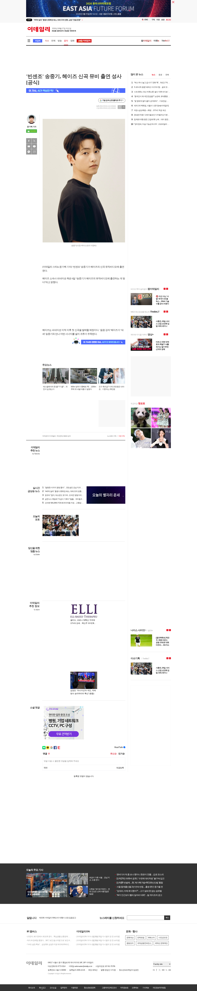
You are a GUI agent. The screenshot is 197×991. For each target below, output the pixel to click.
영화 (72, 41)
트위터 (34, 141)
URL (34, 152)
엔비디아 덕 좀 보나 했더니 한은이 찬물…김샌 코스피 (139, 874)
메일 (28, 146)
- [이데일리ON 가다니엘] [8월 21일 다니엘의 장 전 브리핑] (98, 944)
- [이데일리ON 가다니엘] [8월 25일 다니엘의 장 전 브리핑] (98, 936)
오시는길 (53, 988)
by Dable (37, 554)
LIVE (29, 20)
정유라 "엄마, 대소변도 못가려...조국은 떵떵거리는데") (64, 495)
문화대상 (130, 937)
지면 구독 (121, 436)
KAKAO (28, 152)
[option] (77, 19)
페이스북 (28, 141)
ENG (146, 20)
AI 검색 (37, 41)
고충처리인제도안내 (109, 988)
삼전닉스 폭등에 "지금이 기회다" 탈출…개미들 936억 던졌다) (67, 499)
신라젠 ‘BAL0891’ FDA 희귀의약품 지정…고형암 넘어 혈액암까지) (68, 503)
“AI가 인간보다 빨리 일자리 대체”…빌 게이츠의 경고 (138, 895)
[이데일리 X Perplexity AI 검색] (75, 90)
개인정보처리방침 (159, 988)
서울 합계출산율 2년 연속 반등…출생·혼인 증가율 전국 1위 (141, 887)
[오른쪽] (77, 516)
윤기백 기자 (31, 127)
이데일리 (51, 29)
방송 (60, 41)
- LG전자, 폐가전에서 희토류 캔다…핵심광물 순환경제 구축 (49, 936)
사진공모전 (163, 937)
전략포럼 (140, 937)
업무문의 (63, 988)
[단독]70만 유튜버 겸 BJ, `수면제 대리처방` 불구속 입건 (139, 878)
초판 (162, 20)
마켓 (156, 41)
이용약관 (74, 988)
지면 (158, 20)
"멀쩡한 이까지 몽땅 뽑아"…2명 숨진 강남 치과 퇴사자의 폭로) (67, 487)
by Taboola (36, 454)
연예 (53, 41)
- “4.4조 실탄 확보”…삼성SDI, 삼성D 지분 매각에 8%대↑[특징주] (49, 944)
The (165, 41)
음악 (66, 41)
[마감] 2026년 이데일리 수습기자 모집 (53, 918)
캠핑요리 (130, 943)
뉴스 (153, 75)
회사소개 (31, 988)
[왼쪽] (74, 516)
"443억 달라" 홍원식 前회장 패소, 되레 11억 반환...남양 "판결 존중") (68, 491)
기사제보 (145, 988)
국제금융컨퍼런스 (144, 943)
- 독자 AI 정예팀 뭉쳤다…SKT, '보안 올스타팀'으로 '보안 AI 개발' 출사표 (49, 940)
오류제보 (135, 988)
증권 (160, 75)
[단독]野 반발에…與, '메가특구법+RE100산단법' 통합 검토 (141, 883)
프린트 (34, 146)
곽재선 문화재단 (161, 943)
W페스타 (151, 937)
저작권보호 (124, 988)
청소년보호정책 (89, 988)
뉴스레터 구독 (111, 436)
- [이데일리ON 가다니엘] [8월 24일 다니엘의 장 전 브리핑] (98, 940)
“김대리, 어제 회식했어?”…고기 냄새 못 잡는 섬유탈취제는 (141, 891)
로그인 (168, 20)
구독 (153, 20)
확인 (167, 918)
